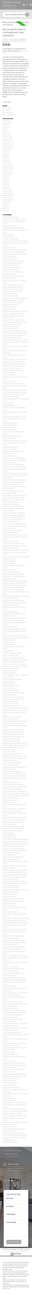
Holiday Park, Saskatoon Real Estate (14, 585)
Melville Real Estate (9, 750)
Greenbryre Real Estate (10, 548)
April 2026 (6, 132)
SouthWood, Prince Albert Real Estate (15, 1004)
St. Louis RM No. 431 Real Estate (13, 1015)
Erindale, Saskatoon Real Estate (13, 509)
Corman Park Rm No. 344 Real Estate (15, 390)
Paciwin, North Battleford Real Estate (15, 842)
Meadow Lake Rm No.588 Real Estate (15, 743)
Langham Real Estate (10, 671)
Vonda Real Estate (9, 1072)
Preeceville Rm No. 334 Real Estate (14, 881)
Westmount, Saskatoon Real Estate (14, 1116)
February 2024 (7, 189)
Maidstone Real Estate (10, 704)
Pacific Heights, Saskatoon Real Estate (15, 839)
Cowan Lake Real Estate (11, 397)
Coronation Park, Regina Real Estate (15, 392)
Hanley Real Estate (9, 570)
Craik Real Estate (8, 403)
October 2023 (7, 198)
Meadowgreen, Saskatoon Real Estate (15, 745)
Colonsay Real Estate (10, 381)
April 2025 (6, 158)
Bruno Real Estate (8, 318)
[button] (8, 1175)
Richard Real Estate (9, 905)
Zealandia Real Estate (10, 1142)
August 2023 (7, 202)
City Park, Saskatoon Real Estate (13, 370)
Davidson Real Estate (10, 430)
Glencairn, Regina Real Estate (12, 530)
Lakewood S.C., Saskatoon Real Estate (15, 666)
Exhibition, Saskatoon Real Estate (13, 515)
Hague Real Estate (9, 563)
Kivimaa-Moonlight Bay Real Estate (14, 636)
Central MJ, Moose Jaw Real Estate (14, 359)
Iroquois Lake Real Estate (11, 605)
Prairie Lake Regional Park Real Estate (15, 875)
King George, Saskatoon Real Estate (15, 629)
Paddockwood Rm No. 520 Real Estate (15, 844)
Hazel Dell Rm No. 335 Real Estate (14, 576)
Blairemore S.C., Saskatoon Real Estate (15, 298)
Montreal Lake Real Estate (11, 783)
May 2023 (6, 209)
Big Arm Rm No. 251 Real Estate (13, 272)
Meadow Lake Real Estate (11, 741)
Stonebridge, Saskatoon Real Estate (15, 1024)
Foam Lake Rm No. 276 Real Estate (14, 524)
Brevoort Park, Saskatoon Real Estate (15, 311)
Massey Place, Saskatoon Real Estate (15, 721)
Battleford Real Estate (10, 265)
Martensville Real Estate (11, 719)
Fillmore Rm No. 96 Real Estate (13, 519)
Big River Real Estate (9, 274)
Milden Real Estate (9, 769)
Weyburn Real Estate (10, 1127)
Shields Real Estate (9, 975)
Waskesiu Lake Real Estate (11, 1087)
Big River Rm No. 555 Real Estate (13, 276)
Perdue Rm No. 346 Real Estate (13, 857)
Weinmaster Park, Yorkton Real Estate (15, 1103)
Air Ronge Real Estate (10, 226)
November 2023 (8, 195)
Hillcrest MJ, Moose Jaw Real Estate (14, 583)
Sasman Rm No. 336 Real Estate (13, 969)
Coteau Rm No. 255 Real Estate (13, 395)
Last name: (9, 1206)
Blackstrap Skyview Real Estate (13, 289)
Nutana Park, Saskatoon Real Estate (14, 818)
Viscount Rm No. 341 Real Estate (13, 1070)
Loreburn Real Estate (9, 695)
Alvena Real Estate (9, 237)
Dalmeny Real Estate (9, 427)
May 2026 (6, 130)
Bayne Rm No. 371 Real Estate (12, 267)
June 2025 (6, 154)
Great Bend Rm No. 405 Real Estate (14, 546)
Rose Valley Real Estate (10, 938)
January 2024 (7, 191)
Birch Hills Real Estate (9, 278)
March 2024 (6, 187)
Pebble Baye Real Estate (11, 853)
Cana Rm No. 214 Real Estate (12, 324)
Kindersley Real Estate (10, 627)
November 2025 (8, 143)
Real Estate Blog (8, 115)
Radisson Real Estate (10, 894)
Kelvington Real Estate (10, 612)
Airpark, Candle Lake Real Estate (13, 228)
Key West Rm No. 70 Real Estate (13, 620)
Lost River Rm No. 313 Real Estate (13, 699)
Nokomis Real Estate (9, 802)
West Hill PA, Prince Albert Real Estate (15, 1111)
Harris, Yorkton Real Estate (11, 572)
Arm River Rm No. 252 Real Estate (13, 252)
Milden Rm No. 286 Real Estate (13, 772)
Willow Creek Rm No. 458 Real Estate (15, 1135)
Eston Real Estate (8, 511)
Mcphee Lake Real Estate (11, 739)
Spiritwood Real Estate (10, 1006)
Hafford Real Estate (9, 561)
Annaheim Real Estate (10, 239)
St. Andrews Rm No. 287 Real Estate (14, 1011)
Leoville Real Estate (9, 682)
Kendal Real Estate (9, 616)
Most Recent (7, 121)
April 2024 (6, 184)
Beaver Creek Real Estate (11, 270)
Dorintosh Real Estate (10, 449)
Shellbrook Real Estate (10, 971)
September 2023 (8, 200)
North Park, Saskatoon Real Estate (14, 809)
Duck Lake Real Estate (10, 456)
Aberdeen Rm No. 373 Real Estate (14, 219)
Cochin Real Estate (9, 375)
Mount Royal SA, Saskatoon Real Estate (16, 793)
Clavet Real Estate (9, 373)
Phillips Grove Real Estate (11, 859)
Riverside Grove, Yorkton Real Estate (15, 929)
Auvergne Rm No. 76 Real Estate (13, 261)
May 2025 (6, 156)
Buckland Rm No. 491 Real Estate (13, 320)
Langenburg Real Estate (11, 669)
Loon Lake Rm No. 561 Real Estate (14, 693)
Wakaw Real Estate (9, 1081)
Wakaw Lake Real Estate (11, 1078)
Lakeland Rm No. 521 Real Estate (13, 658)
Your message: (11, 1222)
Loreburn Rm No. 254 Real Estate (13, 697)
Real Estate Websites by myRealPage (19, 1251)
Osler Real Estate (8, 833)
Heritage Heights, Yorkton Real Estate (15, 581)
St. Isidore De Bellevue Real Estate (14, 1013)
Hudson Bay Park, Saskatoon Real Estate (16, 596)
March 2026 (6, 134)
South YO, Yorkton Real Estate (12, 1002)
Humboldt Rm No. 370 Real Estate (14, 601)
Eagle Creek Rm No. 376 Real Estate (14, 467)
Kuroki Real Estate (8, 642)
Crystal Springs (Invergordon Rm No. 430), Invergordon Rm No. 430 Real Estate (15, 418)
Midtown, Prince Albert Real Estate (14, 767)
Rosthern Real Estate (10, 945)
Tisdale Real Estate (9, 1052)
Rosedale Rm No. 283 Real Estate (14, 940)
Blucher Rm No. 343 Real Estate (13, 302)
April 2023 (6, 211)
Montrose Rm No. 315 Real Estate (13, 785)
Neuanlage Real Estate (10, 800)
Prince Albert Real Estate (11, 886)
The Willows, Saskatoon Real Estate (14, 1048)
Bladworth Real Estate (10, 294)
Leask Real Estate (8, 677)
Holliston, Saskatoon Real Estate (13, 587)
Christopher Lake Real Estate (12, 368)
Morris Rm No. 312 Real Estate (12, 789)
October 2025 (7, 145)
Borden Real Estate (9, 307)
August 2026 (7, 123)
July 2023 (6, 204)
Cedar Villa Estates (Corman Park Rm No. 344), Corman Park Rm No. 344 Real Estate (15, 342)
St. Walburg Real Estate (10, 1017)
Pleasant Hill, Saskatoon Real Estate (14, 872)
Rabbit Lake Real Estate (10, 892)
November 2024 (8, 169)
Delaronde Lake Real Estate (12, 436)
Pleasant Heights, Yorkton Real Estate (15, 870)
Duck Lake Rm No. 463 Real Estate (14, 458)
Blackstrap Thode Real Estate (12, 291)
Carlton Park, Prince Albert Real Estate (15, 333)
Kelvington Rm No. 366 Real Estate (14, 614)
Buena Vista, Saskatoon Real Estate (14, 322)
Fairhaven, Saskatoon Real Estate (14, 517)
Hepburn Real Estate (9, 579)
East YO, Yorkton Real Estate (12, 484)
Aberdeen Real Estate (10, 217)
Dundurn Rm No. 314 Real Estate (13, 465)
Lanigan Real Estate (9, 673)
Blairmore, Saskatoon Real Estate (14, 300)
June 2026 (6, 127)
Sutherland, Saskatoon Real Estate (14, 1043)
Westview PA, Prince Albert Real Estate (15, 1122)
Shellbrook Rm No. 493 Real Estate (14, 973)
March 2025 (6, 160)
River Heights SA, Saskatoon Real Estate (16, 918)
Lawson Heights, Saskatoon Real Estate (16, 675)
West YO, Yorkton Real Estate (12, 1114)
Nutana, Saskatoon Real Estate (13, 822)
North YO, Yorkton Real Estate (12, 811)
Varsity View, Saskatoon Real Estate (14, 1065)
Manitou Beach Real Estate (12, 706)
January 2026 (7, 138)
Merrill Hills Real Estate (10, 761)
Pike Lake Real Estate (10, 868)
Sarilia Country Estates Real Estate (14, 956)
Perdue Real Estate (9, 855)
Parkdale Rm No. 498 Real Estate (13, 848)
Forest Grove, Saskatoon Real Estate (15, 526)
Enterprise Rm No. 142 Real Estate (13, 506)
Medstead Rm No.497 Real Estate (14, 747)
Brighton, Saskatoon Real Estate (13, 316)
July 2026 (6, 125)
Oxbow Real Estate (9, 837)
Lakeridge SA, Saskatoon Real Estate (15, 660)
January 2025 (7, 165)
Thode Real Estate (9, 1050)
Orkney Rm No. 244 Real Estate (13, 831)
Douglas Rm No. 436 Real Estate (13, 451)
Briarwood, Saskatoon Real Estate (14, 313)
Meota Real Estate (9, 752)
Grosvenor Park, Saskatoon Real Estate (16, 557)
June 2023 (6, 206)
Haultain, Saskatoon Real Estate (13, 574)
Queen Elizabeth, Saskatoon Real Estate (16, 890)
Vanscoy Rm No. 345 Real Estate (13, 1063)
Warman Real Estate (9, 1085)
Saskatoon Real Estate (10, 967)
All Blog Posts (7, 108)
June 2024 (6, 180)
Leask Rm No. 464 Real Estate (12, 679)
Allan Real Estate (8, 235)
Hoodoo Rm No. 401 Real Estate (13, 590)
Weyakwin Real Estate (10, 1125)
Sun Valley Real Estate (10, 1026)
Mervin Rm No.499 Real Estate (12, 763)
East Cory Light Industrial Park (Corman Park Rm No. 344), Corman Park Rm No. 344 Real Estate (16, 475)
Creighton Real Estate (10, 405)
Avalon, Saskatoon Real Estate (13, 263)
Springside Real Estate (10, 1008)
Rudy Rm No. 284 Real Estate (12, 949)
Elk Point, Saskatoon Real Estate (13, 491)
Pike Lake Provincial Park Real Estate (14, 866)
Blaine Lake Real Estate (10, 296)
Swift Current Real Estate (11, 1046)
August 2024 (7, 176)
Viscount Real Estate (9, 1067)
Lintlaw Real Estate (9, 688)
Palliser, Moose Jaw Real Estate (13, 846)
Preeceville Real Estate (10, 879)
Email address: (11, 1214)
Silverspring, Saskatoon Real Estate (14, 980)
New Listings (7, 110)
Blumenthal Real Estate (10, 305)
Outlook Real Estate (9, 835)
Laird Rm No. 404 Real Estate (12, 653)
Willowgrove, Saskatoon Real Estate (14, 1138)
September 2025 (8, 147)
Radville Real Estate (9, 897)
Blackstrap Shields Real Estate (13, 287)
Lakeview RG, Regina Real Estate (13, 662)
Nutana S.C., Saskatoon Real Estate (14, 820)
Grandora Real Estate (10, 533)
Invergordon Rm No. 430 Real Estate (15, 603)
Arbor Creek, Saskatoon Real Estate (14, 250)
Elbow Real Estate (9, 489)
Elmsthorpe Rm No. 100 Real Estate (14, 495)
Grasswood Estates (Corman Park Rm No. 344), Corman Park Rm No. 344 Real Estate (15, 537)
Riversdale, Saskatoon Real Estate (14, 921)
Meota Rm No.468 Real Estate (12, 754)
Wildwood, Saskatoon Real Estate (14, 1133)
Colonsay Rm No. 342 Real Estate (14, 384)
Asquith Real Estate (9, 256)
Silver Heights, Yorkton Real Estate (14, 978)
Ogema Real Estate (9, 824)
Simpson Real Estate (9, 986)
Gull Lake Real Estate (9, 559)
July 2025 (6, 152)
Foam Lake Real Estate (10, 522)
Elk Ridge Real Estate (9, 493)
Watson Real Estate (9, 1100)
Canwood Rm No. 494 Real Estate (14, 331)
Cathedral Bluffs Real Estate (12, 337)
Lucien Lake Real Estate (10, 701)
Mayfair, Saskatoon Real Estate (13, 723)
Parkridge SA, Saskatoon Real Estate (15, 850)
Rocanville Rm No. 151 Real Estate (13, 936)
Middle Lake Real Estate (10, 765)
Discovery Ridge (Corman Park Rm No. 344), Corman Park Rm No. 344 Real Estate (15, 443)
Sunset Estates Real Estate (12, 1032)
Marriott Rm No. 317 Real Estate (13, 717)
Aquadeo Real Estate (10, 248)
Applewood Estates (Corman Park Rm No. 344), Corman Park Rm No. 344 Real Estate (15, 243)
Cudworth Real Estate (10, 423)
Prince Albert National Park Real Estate (15, 883)
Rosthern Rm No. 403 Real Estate (13, 947)
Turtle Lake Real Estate (10, 1054)
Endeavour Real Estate (10, 504)
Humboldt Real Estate (10, 598)
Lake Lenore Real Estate (11, 655)
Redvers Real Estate (9, 903)
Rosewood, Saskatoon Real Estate (14, 943)
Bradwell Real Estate (9, 309)
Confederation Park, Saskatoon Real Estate (15, 41)
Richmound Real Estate (10, 912)
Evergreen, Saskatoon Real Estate (14, 513)
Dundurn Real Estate (9, 462)
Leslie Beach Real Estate (11, 686)
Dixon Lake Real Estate (10, 447)
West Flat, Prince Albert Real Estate (14, 1109)
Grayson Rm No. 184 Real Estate (13, 544)
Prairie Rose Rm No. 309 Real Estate (14, 877)
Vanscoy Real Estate (9, 1061)
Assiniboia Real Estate (10, 259)
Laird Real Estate (8, 651)
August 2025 (7, 149)
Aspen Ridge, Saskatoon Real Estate (15, 254)
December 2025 (8, 141)
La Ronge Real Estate (10, 644)
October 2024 (7, 171)
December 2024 (8, 167)
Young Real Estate (9, 1140)
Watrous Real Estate (9, 1098)
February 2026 (7, 136)
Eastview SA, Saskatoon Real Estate (14, 487)
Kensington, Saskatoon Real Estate (14, 618)
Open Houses (7, 112)
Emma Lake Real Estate (10, 502)
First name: (9, 1198)
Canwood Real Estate (10, 329)
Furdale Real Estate (9, 528)
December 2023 (8, 193)
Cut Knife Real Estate (10, 425)
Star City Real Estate (9, 1021)
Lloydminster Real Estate (11, 690)
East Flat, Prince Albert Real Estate (14, 480)
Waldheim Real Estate (10, 1083)
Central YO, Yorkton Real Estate (13, 362)
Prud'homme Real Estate (11, 888)
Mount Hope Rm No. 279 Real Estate (15, 791)
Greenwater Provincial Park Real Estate (16, 550)
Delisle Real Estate (9, 438)
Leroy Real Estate (8, 684)
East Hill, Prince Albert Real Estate (13, 482)
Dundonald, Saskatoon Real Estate (14, 460)
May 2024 (6, 182)
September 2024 (8, 173)
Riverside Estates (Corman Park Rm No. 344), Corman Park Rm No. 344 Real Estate (15, 925)
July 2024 (6, 178)
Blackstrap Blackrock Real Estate (13, 285)
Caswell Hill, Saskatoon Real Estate (14, 335)
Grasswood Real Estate (10, 541)
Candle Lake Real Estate (11, 327)
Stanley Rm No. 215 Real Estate (13, 1019)
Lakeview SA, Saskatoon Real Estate (14, 664)
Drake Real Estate (8, 454)
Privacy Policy (6, 1251)
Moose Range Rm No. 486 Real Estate (15, 787)
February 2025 (7, 163)
